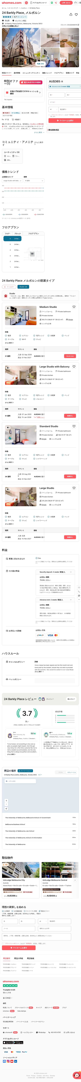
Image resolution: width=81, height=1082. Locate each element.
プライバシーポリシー (12, 554)
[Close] (77, 514)
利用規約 (26, 554)
